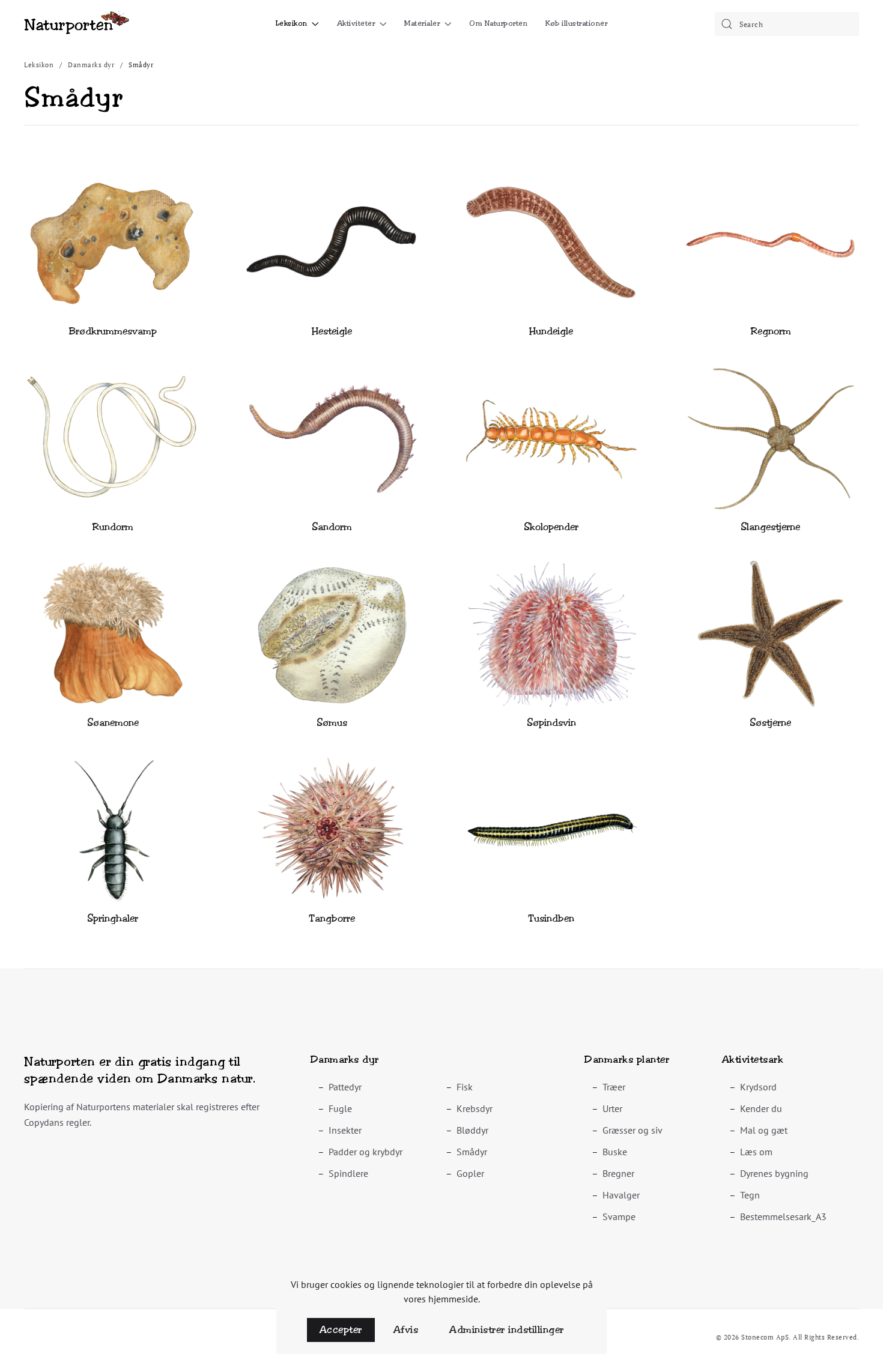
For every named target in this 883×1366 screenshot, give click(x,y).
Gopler (470, 1173)
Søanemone (113, 722)
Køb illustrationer (576, 23)
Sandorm (332, 527)
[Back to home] (76, 24)
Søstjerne (770, 722)
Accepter (341, 1329)
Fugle (340, 1108)
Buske (614, 1152)
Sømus (332, 722)
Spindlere (348, 1173)
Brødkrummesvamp (113, 331)
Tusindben (551, 918)
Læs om (756, 1152)
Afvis (406, 1329)
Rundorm (112, 527)
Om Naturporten (498, 23)
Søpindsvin (551, 722)
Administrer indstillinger (506, 1329)
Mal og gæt (763, 1130)
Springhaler (112, 918)
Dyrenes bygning (774, 1173)
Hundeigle (551, 331)
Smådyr (472, 1152)
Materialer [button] (422, 23)
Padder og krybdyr (365, 1152)
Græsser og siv (632, 1130)
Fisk (465, 1087)
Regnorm (770, 331)
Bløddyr (472, 1130)
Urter (612, 1108)
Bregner (618, 1173)
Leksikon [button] (292, 23)
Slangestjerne (770, 527)
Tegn (750, 1195)
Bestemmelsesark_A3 (783, 1216)
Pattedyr (345, 1087)
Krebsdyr (475, 1108)
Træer (613, 1087)
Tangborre (332, 918)
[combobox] (787, 24)
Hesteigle (332, 331)
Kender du (761, 1108)
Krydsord (758, 1087)
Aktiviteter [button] (356, 23)
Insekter (345, 1130)
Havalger (621, 1195)
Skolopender (551, 527)
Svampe (619, 1216)
